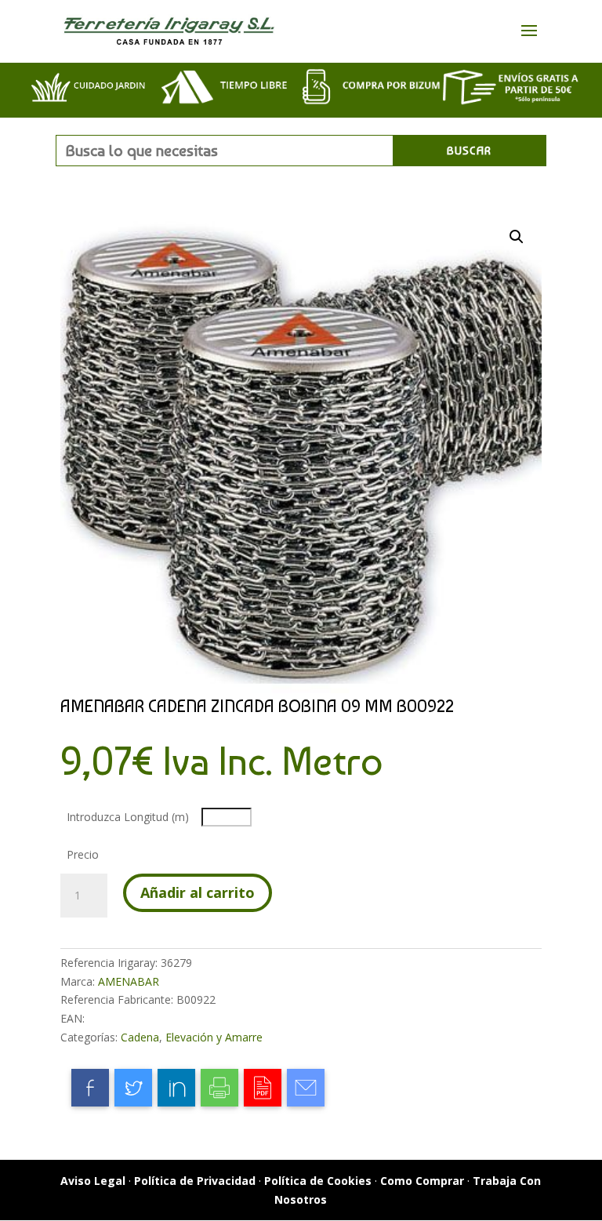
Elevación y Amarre (214, 1037)
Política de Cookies (318, 1180)
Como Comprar (422, 1180)
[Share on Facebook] (90, 1088)
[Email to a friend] (306, 1088)
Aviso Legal (92, 1180)
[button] (516, 237)
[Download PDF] (262, 1088)
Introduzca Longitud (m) (128, 816)
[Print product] (219, 1088)
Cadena (140, 1037)
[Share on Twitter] (133, 1088)
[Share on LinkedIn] (176, 1088)
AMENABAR (128, 981)
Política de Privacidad (195, 1180)
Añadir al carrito (197, 892)
